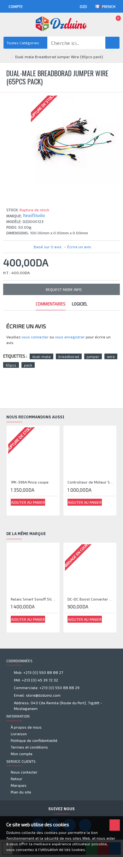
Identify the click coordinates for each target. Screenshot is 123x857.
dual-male (41, 356)
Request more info (64, 289)
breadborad (68, 356)
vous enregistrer (70, 337)
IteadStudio (34, 215)
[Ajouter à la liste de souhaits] (15, 509)
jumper (93, 356)
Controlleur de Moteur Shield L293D (91, 482)
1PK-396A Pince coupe (30, 482)
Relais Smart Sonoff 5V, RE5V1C (34, 599)
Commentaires (51, 303)
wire (111, 356)
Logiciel (79, 303)
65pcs (11, 365)
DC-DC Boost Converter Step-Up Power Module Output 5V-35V (91, 599)
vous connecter (35, 337)
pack (28, 365)
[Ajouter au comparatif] (22, 509)
